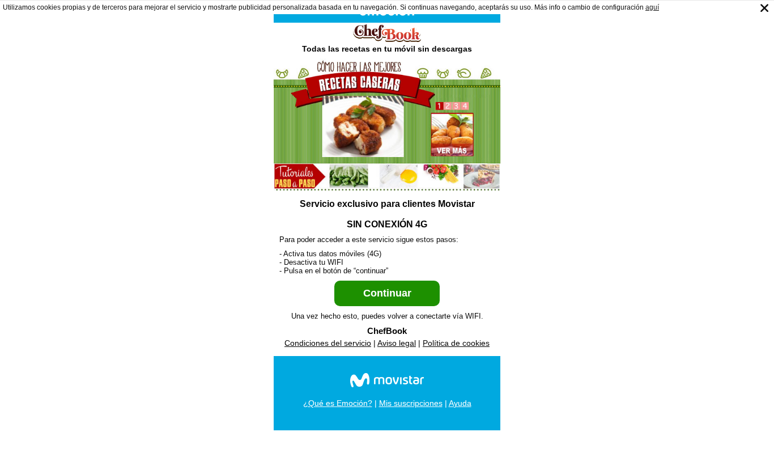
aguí (652, 7)
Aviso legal (396, 343)
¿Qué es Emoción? (337, 403)
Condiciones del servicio (327, 343)
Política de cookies (456, 343)
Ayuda (460, 403)
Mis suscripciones (411, 403)
